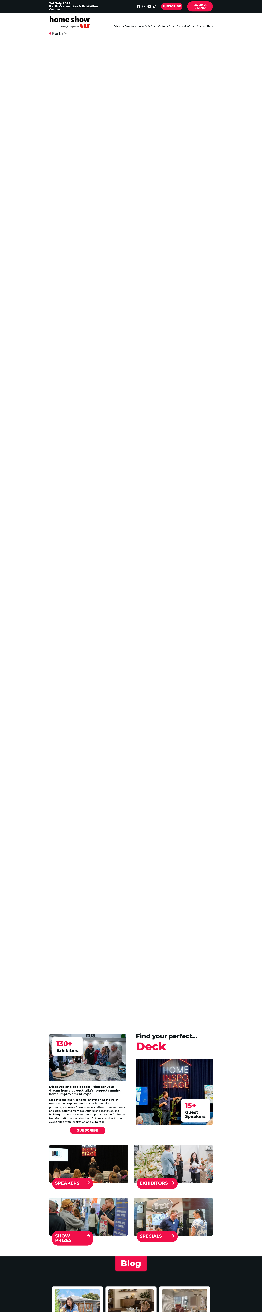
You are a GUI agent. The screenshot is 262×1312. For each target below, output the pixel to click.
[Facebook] (138, 6)
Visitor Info (164, 26)
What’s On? (145, 26)
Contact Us (203, 26)
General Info (184, 26)
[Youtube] (149, 6)
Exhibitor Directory (125, 26)
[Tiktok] (154, 6)
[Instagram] (143, 6)
